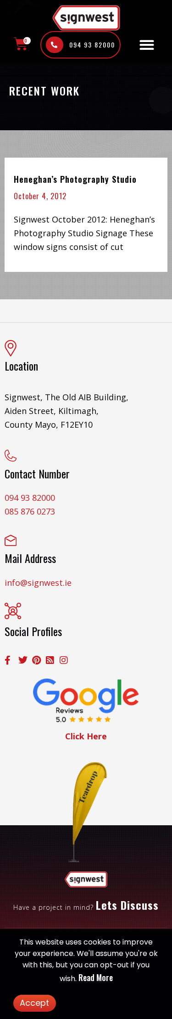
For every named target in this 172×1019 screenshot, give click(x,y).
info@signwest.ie (38, 582)
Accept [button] (34, 1002)
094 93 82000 (30, 497)
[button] (146, 45)
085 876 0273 (30, 511)
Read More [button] (95, 977)
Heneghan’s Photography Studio (75, 179)
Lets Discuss (127, 905)
